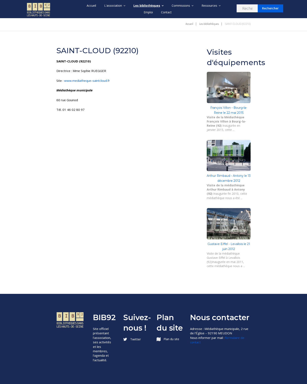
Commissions (181, 6)
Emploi (148, 12)
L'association (113, 6)
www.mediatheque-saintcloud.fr (87, 80)
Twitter (135, 339)
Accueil (91, 6)
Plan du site (171, 339)
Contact (166, 12)
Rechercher (270, 8)
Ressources (209, 6)
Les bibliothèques (146, 6)
